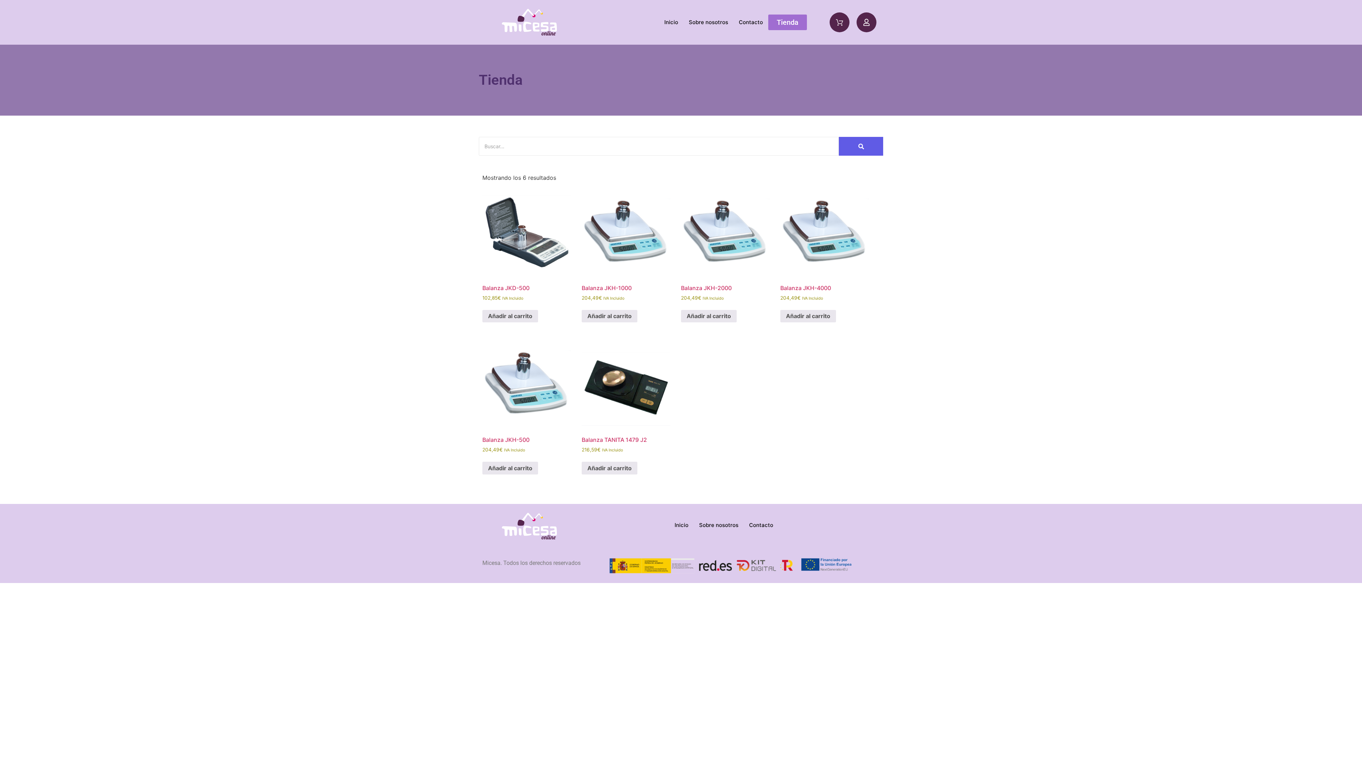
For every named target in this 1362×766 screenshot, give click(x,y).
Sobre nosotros (708, 22)
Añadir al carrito (510, 316)
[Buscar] (861, 146)
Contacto (751, 22)
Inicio (671, 22)
